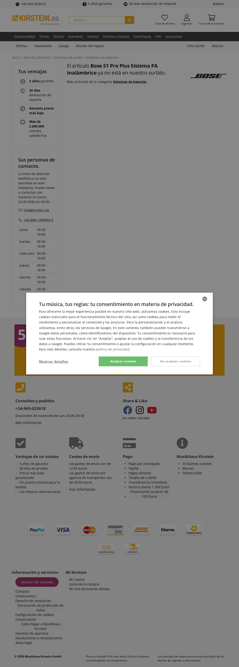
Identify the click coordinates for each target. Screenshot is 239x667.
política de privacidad (113, 349)
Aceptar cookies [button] (123, 361)
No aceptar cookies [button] (175, 361)
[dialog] (119, 333)
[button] (53, 361)
